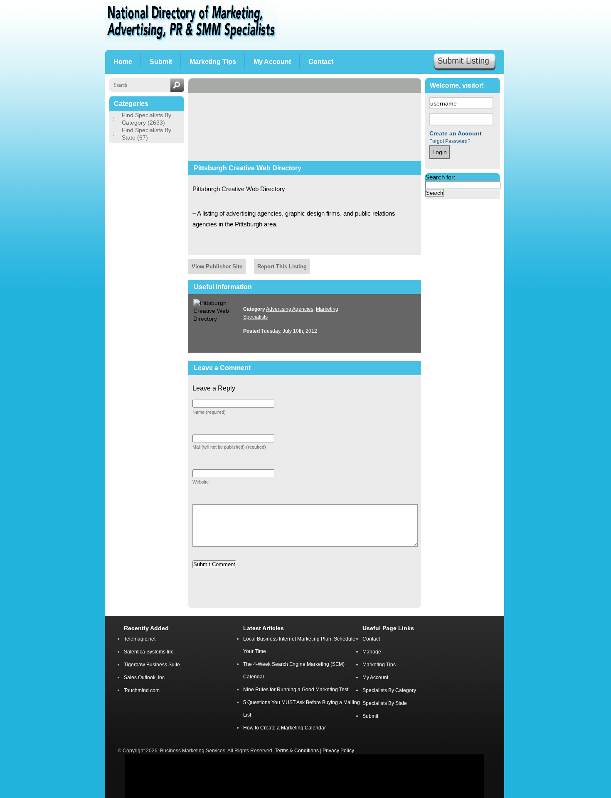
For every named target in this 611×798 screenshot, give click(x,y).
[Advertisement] (395, 24)
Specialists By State (384, 703)
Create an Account (455, 133)
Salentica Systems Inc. (149, 652)
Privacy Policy (338, 750)
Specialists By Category (389, 690)
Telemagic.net (139, 639)
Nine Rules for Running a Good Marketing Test (295, 689)
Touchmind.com (142, 690)
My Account (375, 677)
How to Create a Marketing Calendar (284, 728)
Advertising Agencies (289, 309)
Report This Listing (282, 266)
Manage (371, 652)
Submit (370, 716)
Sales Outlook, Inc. (145, 677)
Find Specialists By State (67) (146, 134)
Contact (371, 639)
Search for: (440, 177)
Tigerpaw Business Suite (152, 665)
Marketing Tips (379, 665)
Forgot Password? (450, 141)
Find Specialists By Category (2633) (146, 119)
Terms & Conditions (297, 750)
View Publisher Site (217, 266)
